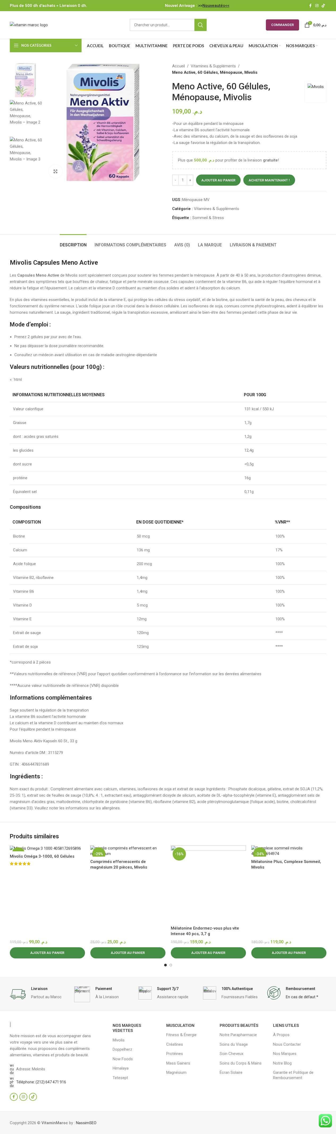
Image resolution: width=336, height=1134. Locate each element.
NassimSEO (86, 1122)
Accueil (178, 66)
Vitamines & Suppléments (213, 66)
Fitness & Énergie (181, 1034)
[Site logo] (29, 24)
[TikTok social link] (323, 5)
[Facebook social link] (310, 5)
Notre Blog (282, 1063)
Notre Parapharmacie (238, 1034)
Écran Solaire (231, 1072)
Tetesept (120, 1077)
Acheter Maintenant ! (269, 180)
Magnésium (176, 1072)
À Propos (281, 1034)
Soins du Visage (234, 1044)
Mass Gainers (178, 1063)
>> (213, 5)
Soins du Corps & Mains (241, 1063)
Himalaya (121, 1068)
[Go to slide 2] (170, 965)
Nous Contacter (287, 1044)
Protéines (174, 1053)
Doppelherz (122, 1049)
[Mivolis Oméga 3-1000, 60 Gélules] (47, 848)
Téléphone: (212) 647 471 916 (41, 1082)
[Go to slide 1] (165, 965)
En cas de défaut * (302, 997)
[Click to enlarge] (55, 171)
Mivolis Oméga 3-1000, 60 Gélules (42, 856)
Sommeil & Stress (208, 217)
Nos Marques (284, 1053)
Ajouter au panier (218, 180)
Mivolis (119, 1040)
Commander (282, 25)
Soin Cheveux (231, 1053)
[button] (47, 952)
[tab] (73, 242)
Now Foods (123, 1059)
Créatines (174, 1044)
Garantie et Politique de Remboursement (293, 1075)
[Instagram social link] (317, 5)
